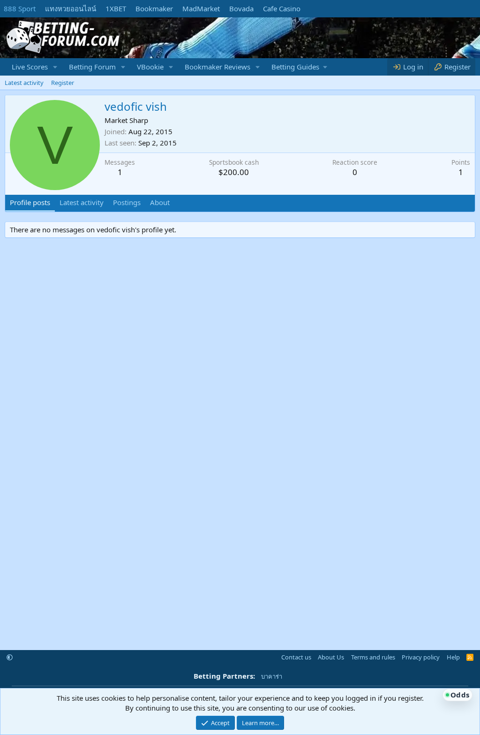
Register (62, 82)
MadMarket (201, 8)
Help (453, 657)
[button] (55, 67)
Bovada (241, 8)
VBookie (150, 66)
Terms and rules (373, 657)
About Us (331, 657)
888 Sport (20, 8)
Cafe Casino (281, 8)
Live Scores (30, 66)
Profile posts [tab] (30, 202)
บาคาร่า (271, 676)
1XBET (115, 8)
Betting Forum (92, 66)
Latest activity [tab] (82, 202)
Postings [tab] (127, 202)
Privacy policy (421, 657)
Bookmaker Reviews (217, 66)
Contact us (296, 657)
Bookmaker (154, 8)
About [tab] (160, 202)
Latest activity (24, 82)
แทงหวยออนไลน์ (70, 8)
